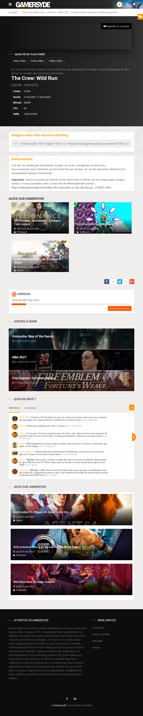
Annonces (30, 407)
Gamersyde (60, 705)
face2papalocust (27, 451)
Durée (16, 97)
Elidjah (22, 443)
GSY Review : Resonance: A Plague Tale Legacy (37, 222)
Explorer (97, 641)
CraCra (22, 425)
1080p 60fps (55, 60)
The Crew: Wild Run (34, 78)
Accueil (13, 12)
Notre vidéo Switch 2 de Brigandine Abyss (37, 260)
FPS (15, 108)
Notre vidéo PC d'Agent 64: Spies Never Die (40, 512)
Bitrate (17, 102)
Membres (14, 407)
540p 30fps (19, 60)
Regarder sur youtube (117, 26)
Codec (17, 91)
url (29, 417)
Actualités (98, 627)
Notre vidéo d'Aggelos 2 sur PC (97, 224)
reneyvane (24, 470)
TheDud (23, 417)
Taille (16, 113)
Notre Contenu (100, 634)
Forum (96, 647)
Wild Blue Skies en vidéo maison (33, 582)
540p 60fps (37, 60)
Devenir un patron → (120, 308)
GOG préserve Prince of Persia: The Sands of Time (45, 547)
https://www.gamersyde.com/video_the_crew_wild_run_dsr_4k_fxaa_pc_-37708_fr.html (61, 187)
